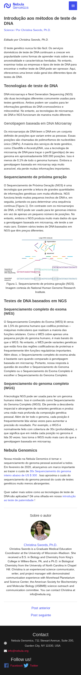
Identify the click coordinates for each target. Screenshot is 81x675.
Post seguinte (41, 615)
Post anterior (40, 608)
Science (9, 30)
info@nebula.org (18, 650)
